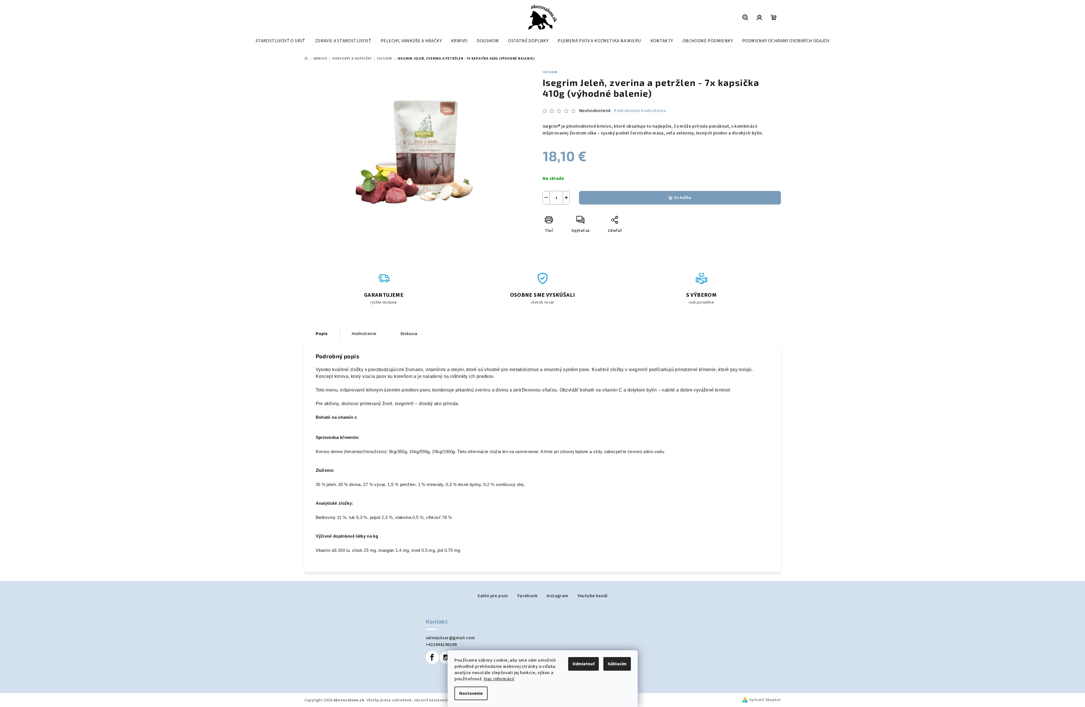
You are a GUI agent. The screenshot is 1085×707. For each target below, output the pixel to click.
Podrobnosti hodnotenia (640, 111)
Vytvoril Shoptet (765, 700)
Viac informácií (499, 679)
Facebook (527, 596)
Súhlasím (617, 664)
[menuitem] (280, 40)
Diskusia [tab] (409, 334)
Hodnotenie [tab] (364, 334)
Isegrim (550, 72)
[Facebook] (432, 657)
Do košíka (682, 198)
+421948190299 (441, 644)
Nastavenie (471, 693)
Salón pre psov (492, 596)
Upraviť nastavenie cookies (439, 700)
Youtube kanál (593, 596)
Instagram (557, 596)
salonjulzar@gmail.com (450, 638)
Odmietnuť (583, 664)
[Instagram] (446, 657)
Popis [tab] (322, 334)
